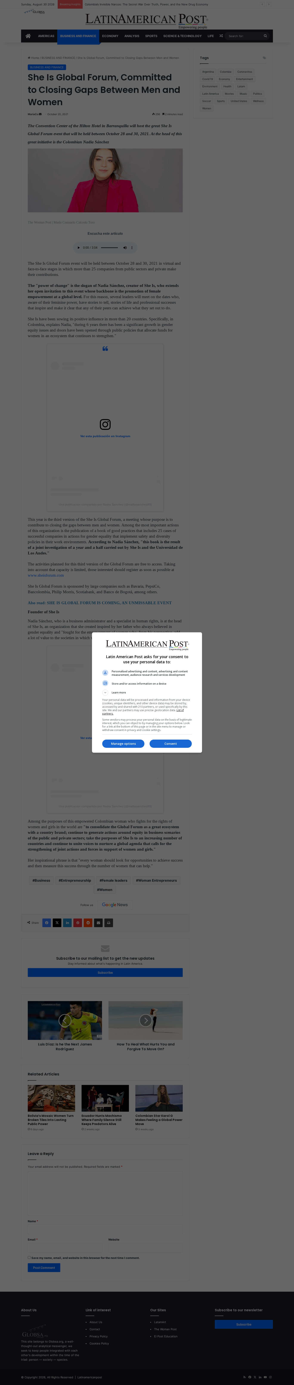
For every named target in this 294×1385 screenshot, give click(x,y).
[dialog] (147, 692)
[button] (147, 693)
